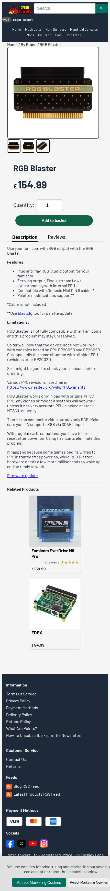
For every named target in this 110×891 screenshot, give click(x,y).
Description (25, 237)
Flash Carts (33, 29)
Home (16, 29)
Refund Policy (18, 721)
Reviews (56, 237)
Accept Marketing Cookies (39, 882)
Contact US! (74, 35)
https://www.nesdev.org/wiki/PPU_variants (46, 387)
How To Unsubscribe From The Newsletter (44, 735)
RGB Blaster (50, 44)
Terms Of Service (21, 693)
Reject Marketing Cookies (89, 882)
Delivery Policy (19, 714)
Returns (13, 766)
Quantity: (24, 204)
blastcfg (25, 313)
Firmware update (22, 475)
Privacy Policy (18, 700)
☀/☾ (7, 19)
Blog (58, 35)
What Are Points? (21, 728)
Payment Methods (22, 707)
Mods (30, 35)
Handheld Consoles (84, 29)
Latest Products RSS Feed (36, 794)
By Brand (44, 35)
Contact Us (16, 759)
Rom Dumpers (56, 29)
